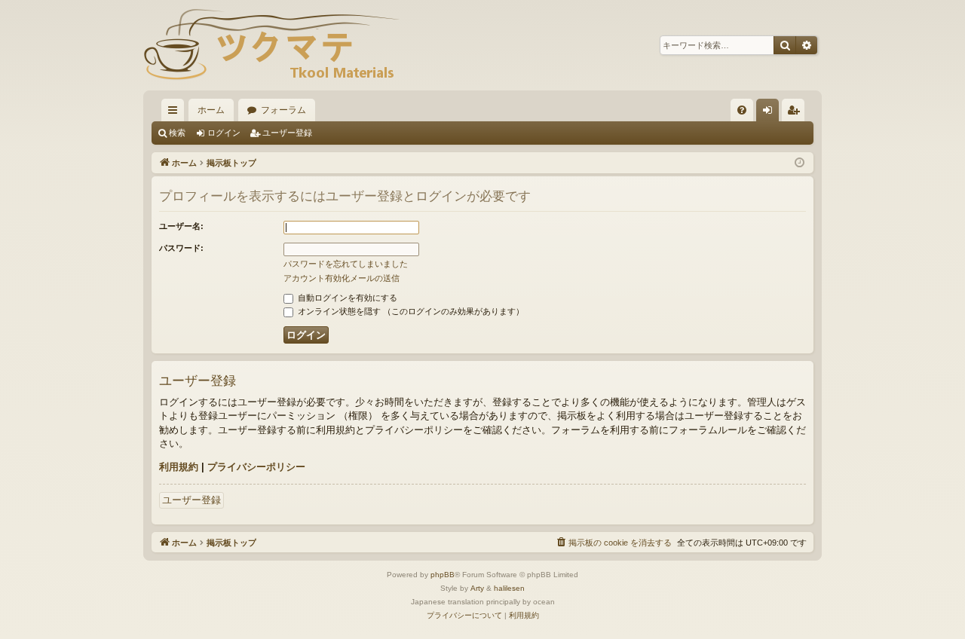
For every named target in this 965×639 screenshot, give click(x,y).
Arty (477, 588)
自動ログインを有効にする (346, 297)
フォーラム (283, 110)
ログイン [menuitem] (771, 113)
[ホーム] (271, 45)
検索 (177, 132)
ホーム (211, 110)
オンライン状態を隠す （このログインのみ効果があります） (410, 311)
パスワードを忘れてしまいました (345, 263)
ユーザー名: (181, 226)
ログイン (223, 132)
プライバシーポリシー (256, 466)
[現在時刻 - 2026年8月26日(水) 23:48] (799, 163)
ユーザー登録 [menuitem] (796, 113)
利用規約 (178, 466)
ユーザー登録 (287, 132)
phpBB (442, 574)
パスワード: (181, 247)
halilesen (509, 588)
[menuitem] (742, 110)
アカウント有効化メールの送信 (341, 278)
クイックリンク (175, 113)
